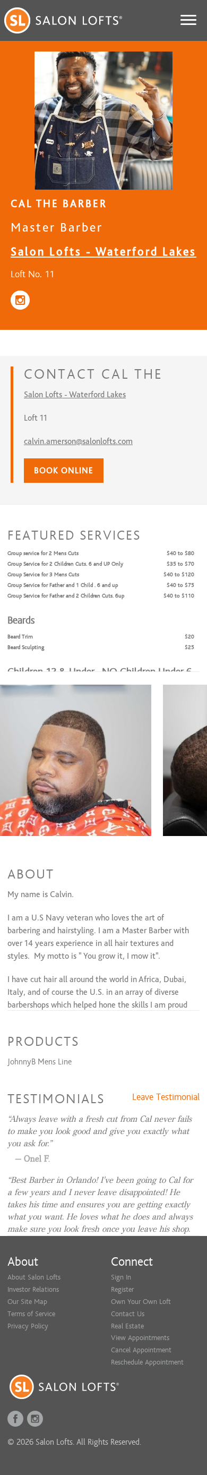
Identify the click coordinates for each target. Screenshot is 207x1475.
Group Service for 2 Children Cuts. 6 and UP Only (65, 563)
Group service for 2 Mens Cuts (43, 553)
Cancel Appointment (141, 1350)
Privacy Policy (27, 1326)
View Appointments (140, 1338)
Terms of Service (31, 1314)
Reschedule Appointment (147, 1362)
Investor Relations (33, 1289)
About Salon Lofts (34, 1277)
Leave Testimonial (166, 1097)
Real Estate (127, 1326)
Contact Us (127, 1314)
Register (122, 1289)
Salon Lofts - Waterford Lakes (103, 251)
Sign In (121, 1277)
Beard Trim (20, 636)
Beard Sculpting (25, 647)
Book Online (63, 470)
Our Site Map (27, 1302)
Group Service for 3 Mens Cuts (43, 574)
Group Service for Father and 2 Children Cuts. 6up (65, 595)
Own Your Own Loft (141, 1302)
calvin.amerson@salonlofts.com (78, 441)
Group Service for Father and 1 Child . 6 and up (62, 585)
